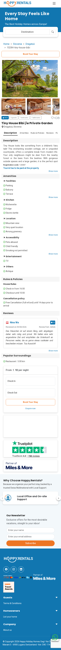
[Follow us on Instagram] (14, 569)
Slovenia (17, 44)
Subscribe (30, 543)
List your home (10, 617)
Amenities (24, 133)
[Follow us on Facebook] (6, 569)
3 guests (14, 118)
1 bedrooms (24, 118)
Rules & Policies (37, 133)
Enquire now (30, 408)
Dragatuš (30, 44)
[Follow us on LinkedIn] (21, 569)
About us (7, 630)
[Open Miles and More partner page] (44, 577)
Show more (53, 171)
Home (6, 44)
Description (10, 132)
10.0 (6, 118)
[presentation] (2, 498)
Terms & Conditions (12, 603)
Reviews (50, 133)
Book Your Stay (30, 54)
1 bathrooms (36, 118)
